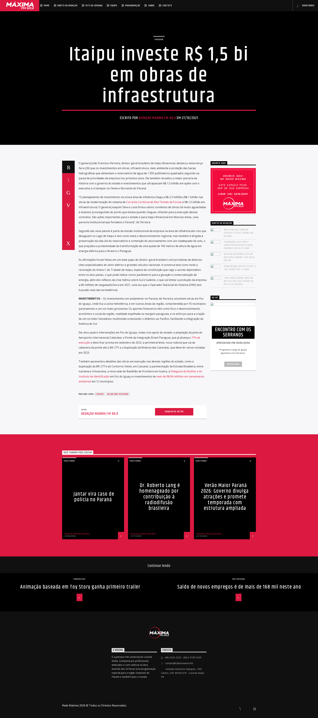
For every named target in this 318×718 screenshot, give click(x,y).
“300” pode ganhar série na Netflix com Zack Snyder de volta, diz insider (239, 281)
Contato (167, 5)
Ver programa (233, 364)
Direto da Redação (67, 5)
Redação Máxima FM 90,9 (157, 118)
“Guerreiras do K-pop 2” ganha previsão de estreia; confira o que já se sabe (238, 245)
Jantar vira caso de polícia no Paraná (94, 497)
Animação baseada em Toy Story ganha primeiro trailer (80, 587)
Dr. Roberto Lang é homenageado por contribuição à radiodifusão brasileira (159, 496)
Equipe (113, 5)
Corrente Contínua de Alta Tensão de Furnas (154, 202)
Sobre (151, 5)
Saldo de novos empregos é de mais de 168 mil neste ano (239, 587)
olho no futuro (118, 394)
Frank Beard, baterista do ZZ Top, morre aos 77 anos (240, 268)
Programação (132, 5)
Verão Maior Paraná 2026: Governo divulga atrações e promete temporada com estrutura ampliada (225, 496)
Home (46, 5)
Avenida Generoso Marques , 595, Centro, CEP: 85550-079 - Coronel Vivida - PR (183, 672)
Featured (69, 460)
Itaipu (100, 394)
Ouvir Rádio (307, 5)
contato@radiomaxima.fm (179, 663)
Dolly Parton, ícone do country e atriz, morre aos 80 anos (239, 233)
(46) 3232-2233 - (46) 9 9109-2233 (183, 657)
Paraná (159, 39)
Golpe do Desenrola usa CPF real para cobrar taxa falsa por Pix (239, 257)
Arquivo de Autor (174, 412)
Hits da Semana (93, 5)
